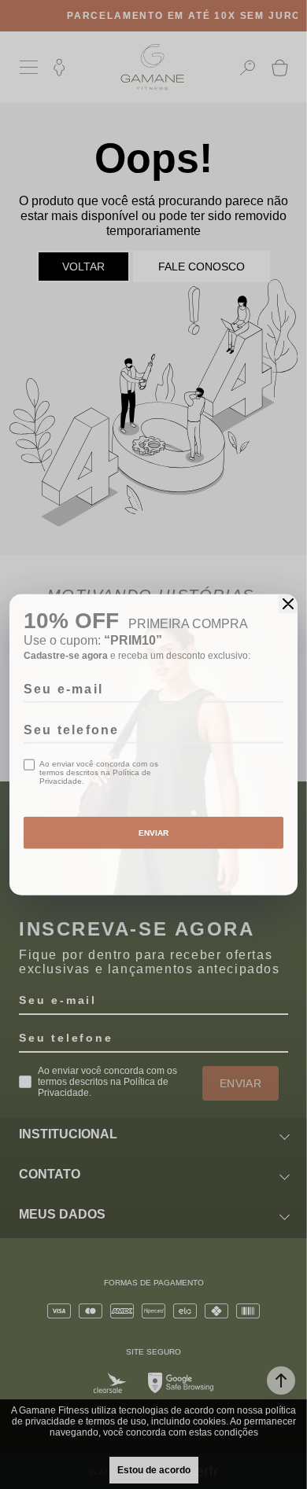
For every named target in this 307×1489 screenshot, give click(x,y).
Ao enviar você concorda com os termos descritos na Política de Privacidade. (98, 772)
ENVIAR (153, 833)
